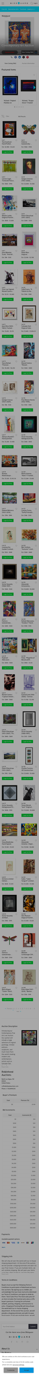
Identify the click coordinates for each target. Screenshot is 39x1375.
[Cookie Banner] (19, 1364)
